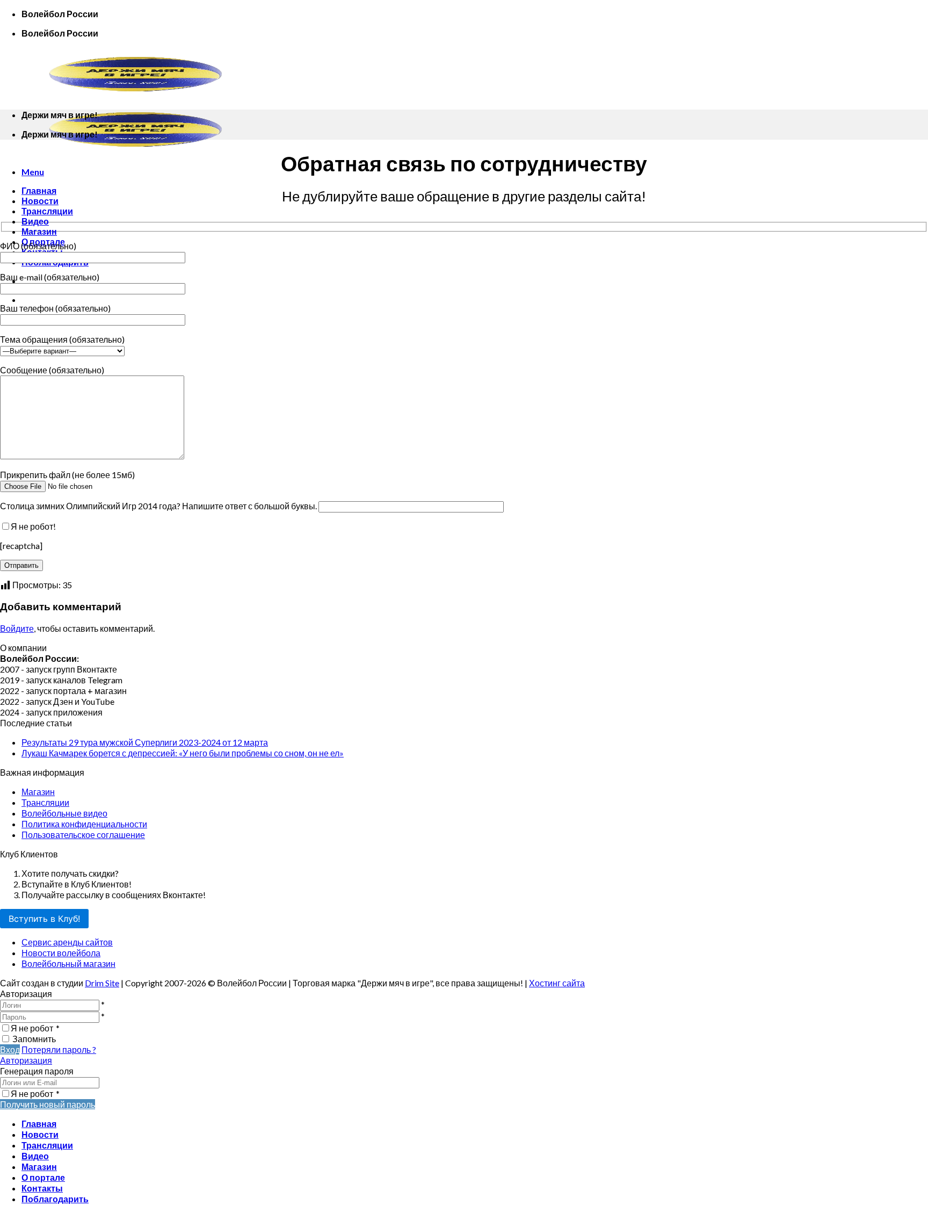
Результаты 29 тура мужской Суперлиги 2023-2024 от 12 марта (144, 742)
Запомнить (34, 1039)
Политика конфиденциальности (84, 824)
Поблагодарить (55, 1199)
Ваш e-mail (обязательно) (49, 277)
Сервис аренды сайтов (67, 942)
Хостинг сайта (557, 983)
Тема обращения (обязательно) (62, 339)
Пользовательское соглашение (83, 834)
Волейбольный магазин (68, 963)
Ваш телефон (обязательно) (55, 308)
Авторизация (26, 1060)
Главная (38, 190)
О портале (43, 1177)
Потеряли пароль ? (58, 1049)
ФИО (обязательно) (38, 246)
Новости (40, 201)
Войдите (17, 628)
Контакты (42, 1188)
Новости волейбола (60, 953)
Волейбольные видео (64, 813)
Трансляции (47, 211)
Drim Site (102, 983)
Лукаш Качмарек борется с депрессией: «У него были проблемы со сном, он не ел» (182, 753)
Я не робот (35, 1028)
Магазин (39, 231)
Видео (35, 221)
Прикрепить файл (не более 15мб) (67, 475)
